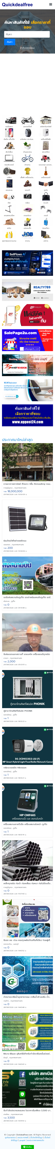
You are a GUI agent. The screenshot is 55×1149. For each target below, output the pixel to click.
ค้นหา (9, 42)
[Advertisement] (27, 82)
